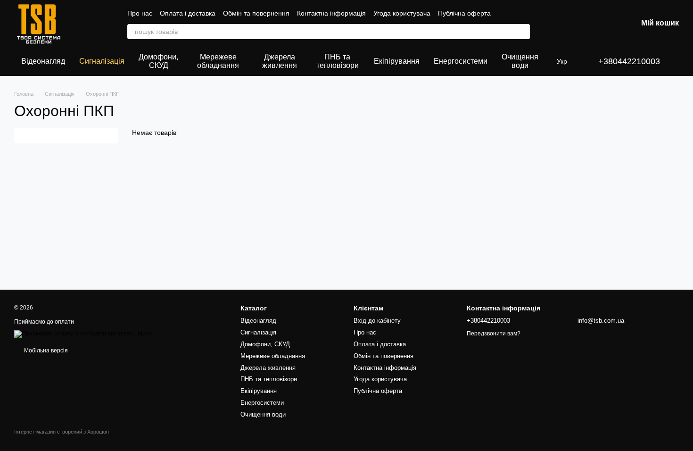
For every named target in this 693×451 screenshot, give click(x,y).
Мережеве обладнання (218, 61)
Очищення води (520, 61)
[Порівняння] (556, 23)
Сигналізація (101, 61)
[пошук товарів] (522, 31)
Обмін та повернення (256, 13)
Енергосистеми (460, 61)
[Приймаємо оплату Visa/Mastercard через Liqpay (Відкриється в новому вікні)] (83, 334)
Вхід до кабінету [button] (377, 320)
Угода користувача (401, 13)
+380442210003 (629, 61)
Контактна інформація (331, 13)
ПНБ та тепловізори (337, 61)
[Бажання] (580, 23)
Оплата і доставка (187, 13)
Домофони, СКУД (158, 61)
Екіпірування (397, 61)
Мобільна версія (45, 350)
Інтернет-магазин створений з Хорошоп (61, 431)
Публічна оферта (464, 13)
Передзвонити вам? (493, 333)
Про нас (139, 13)
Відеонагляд (43, 61)
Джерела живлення (279, 61)
